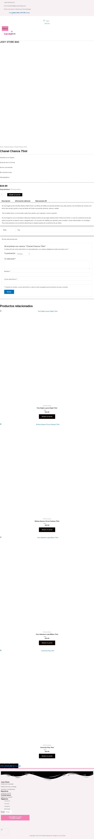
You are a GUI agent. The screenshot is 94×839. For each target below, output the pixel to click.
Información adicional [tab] (22, 201)
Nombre (7, 271)
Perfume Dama (8, 147)
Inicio (1, 147)
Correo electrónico (10, 279)
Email (3, 812)
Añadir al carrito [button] (47, 416)
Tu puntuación (9, 253)
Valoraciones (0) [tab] (41, 201)
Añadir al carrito (14, 195)
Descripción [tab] (6, 201)
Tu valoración (10, 259)
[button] (5, 28)
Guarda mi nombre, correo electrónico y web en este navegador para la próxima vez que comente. (37, 287)
